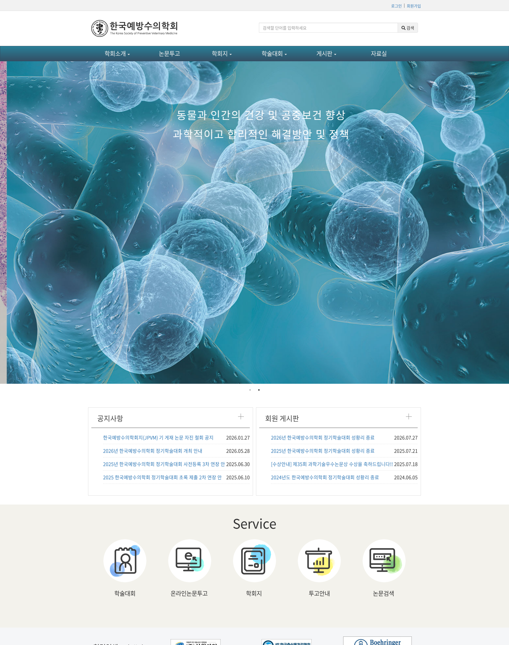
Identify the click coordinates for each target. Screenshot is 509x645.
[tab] (250, 390)
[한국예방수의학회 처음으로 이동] (170, 28)
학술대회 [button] (273, 53)
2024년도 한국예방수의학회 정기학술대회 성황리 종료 (325, 477)
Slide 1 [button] (250, 390)
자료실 (379, 53)
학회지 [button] (220, 53)
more (240, 416)
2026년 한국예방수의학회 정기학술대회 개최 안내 (152, 450)
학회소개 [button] (116, 53)
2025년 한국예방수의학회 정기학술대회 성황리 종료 (323, 450)
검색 (410, 28)
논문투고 (169, 53)
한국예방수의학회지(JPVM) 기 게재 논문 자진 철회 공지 (158, 437)
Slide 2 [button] (259, 390)
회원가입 (414, 6)
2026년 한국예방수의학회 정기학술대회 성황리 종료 (323, 437)
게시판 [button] (324, 53)
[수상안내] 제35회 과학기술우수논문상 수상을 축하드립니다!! (332, 463)
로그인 (396, 6)
